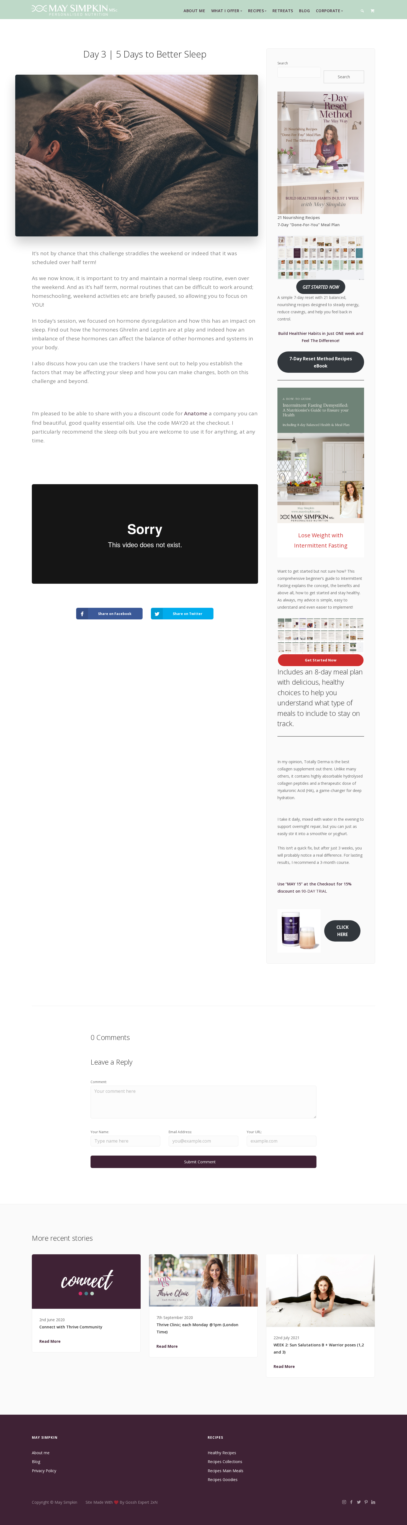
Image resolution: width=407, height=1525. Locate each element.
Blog (304, 10)
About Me (194, 10)
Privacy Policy (44, 1470)
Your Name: (100, 1132)
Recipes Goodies (223, 1479)
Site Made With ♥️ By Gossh (112, 1502)
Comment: (99, 1082)
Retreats (282, 10)
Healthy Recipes (222, 1452)
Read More (50, 1341)
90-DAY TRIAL (314, 891)
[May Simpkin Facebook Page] (351, 1502)
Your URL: (254, 1132)
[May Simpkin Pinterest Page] (366, 1502)
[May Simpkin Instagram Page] (344, 1502)
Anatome (195, 413)
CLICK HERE (342, 930)
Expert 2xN (148, 1502)
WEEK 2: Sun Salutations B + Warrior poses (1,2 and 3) (319, 1348)
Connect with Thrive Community (70, 1327)
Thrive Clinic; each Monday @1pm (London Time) (197, 1328)
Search (282, 63)
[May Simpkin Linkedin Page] (373, 1502)
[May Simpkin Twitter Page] (359, 1502)
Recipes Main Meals (225, 1470)
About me (41, 1452)
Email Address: (180, 1132)
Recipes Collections (225, 1461)
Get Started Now (320, 660)
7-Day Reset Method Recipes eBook (320, 362)
